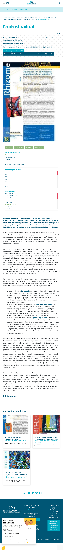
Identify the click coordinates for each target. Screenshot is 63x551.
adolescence (19, 147)
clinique (9, 147)
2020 (6, 186)
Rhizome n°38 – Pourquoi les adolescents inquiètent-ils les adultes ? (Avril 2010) (28, 54)
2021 (6, 184)
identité (29, 147)
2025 (6, 174)
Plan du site (47, 540)
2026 (6, 172)
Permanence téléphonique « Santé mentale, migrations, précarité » (53, 525)
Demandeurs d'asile (12, 195)
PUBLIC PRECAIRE (9, 200)
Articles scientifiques (10, 157)
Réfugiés (9, 197)
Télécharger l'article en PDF (14, 51)
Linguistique (10, 208)
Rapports (7, 159)
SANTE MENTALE (9, 202)
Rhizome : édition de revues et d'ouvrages (36, 18)
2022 (6, 181)
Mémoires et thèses (10, 162)
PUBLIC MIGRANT (9, 193)
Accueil (13, 18)
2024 (6, 177)
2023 (6, 179)
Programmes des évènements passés (14, 164)
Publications (20, 18)
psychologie (39, 147)
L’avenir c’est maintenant (18, 9)
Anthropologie (10, 206)
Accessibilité (55, 539)
